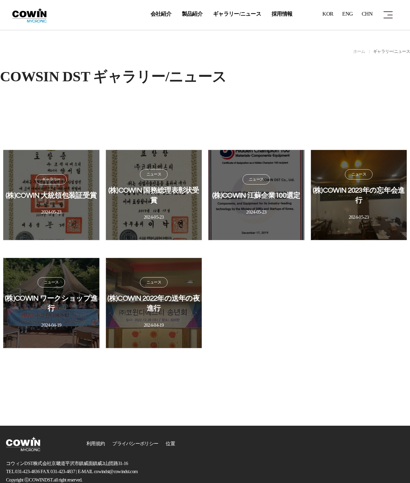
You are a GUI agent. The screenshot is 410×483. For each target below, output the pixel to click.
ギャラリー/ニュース (237, 14)
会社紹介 (161, 14)
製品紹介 (192, 14)
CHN (367, 14)
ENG (347, 14)
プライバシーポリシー (135, 443)
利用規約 (95, 443)
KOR (327, 14)
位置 (170, 443)
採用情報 (282, 14)
